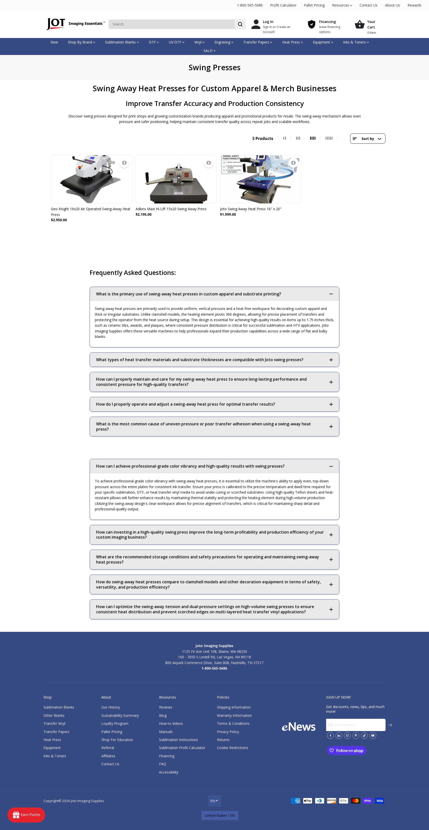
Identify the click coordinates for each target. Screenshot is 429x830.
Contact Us (369, 5)
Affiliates (108, 756)
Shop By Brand (80, 42)
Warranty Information (234, 715)
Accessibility (168, 772)
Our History (110, 707)
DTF (153, 42)
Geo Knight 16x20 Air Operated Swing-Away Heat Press (90, 211)
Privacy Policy (228, 731)
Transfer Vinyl (54, 723)
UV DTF (175, 42)
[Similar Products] (124, 162)
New (54, 42)
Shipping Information (234, 707)
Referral (107, 747)
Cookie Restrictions (232, 747)
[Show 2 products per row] (284, 138)
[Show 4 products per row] (313, 138)
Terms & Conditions (233, 723)
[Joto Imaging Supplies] (74, 24)
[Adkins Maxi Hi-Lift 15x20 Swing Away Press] (176, 179)
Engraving (222, 42)
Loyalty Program (114, 723)
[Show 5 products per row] (329, 138)
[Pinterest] (356, 735)
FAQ (162, 764)
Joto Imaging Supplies (87, 801)
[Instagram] (347, 735)
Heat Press (291, 42)
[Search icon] (240, 24)
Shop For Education (117, 739)
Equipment (322, 42)
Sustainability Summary (120, 715)
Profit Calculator (283, 5)
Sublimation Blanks (121, 42)
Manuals (166, 731)
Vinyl (198, 42)
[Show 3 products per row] (298, 138)
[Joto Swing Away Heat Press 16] (260, 179)
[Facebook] (330, 735)
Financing (166, 756)
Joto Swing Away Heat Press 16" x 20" (250, 208)
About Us (392, 5)
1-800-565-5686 (250, 5)
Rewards (415, 5)
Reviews (165, 707)
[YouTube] (373, 735)
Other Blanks (53, 715)
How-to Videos (171, 723)
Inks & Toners (355, 42)
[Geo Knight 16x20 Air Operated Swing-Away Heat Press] (91, 179)
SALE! (209, 50)
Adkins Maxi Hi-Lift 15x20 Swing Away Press (171, 208)
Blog (163, 715)
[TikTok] (364, 735)
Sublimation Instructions (178, 739)
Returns (223, 739)
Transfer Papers (256, 42)
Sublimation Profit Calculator (182, 747)
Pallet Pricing (314, 5)
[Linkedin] (339, 735)
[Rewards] (26, 815)
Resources (341, 5)
